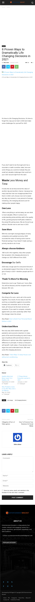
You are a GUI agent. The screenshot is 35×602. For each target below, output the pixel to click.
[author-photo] (17, 442)
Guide (8, 7)
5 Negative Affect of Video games (8, 423)
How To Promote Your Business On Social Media (26, 424)
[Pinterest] (12, 67)
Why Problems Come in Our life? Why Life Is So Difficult (8, 388)
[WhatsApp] (16, 67)
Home (3, 7)
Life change (10, 400)
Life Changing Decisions (20, 400)
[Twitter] (8, 67)
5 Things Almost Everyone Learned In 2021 (24, 378)
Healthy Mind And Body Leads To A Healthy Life (7, 378)
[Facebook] (4, 67)
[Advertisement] (17, 27)
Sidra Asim (6, 62)
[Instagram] (7, 582)
